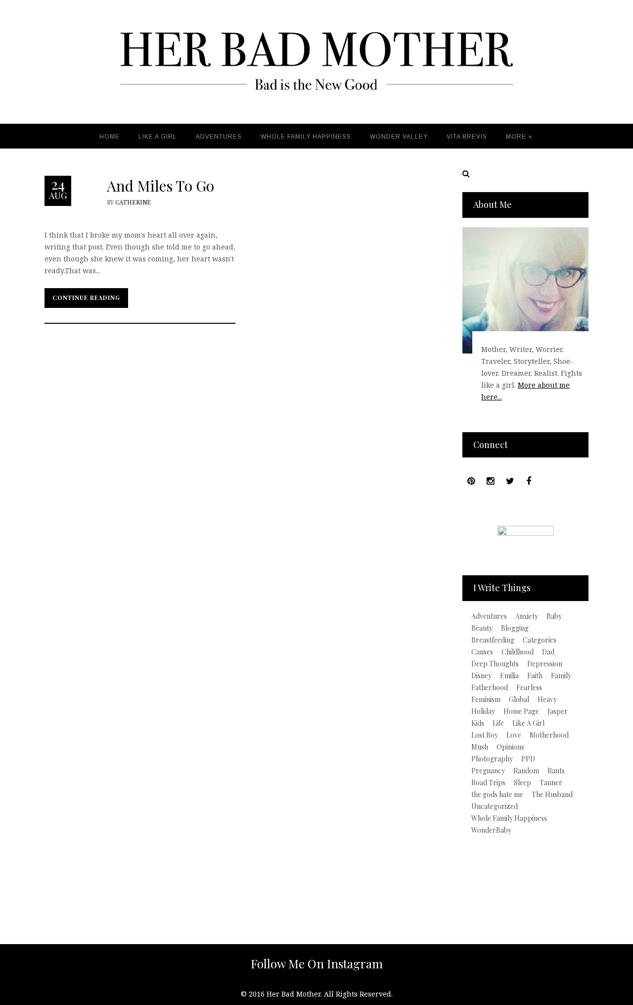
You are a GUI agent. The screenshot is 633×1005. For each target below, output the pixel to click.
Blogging (515, 628)
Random (526, 770)
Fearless (529, 687)
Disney (481, 675)
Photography (492, 758)
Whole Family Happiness (509, 818)
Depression (544, 663)
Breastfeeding (492, 640)
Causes (482, 652)
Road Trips (488, 782)
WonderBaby (491, 830)
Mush (479, 747)
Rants (556, 770)
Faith (535, 675)
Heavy (547, 699)
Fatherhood (489, 687)
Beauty (482, 628)
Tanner (551, 782)
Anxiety (526, 616)
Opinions (510, 747)
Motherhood (549, 735)
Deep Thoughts (495, 663)
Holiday (483, 711)
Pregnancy (488, 770)
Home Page (521, 711)
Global (519, 699)
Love (513, 735)
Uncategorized (494, 806)
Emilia (509, 675)
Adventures (489, 616)
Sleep (522, 782)
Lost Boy (484, 735)
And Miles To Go (160, 186)
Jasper (557, 711)
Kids (477, 723)
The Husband (552, 794)
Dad (548, 652)
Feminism (485, 699)
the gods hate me (497, 794)
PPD (528, 758)
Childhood (517, 652)
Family (561, 675)
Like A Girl (528, 723)
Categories (539, 640)
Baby (554, 616)
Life (498, 723)
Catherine (133, 203)
